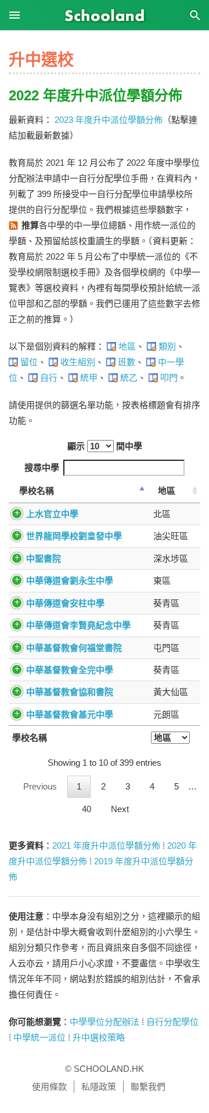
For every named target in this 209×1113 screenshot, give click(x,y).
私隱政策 (98, 1087)
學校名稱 (36, 491)
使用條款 (49, 1087)
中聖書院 (43, 558)
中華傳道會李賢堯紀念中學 (78, 625)
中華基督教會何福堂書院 (74, 648)
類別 (167, 346)
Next (120, 809)
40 (86, 809)
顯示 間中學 (104, 446)
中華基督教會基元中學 (69, 714)
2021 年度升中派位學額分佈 (106, 845)
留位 (29, 362)
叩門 (169, 378)
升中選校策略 (99, 1037)
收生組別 (77, 362)
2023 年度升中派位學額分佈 (109, 120)
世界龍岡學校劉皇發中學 (74, 536)
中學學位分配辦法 (104, 1022)
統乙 (129, 378)
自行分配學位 (172, 1022)
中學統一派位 (39, 1037)
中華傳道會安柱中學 (65, 603)
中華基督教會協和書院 (69, 692)
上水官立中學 (52, 514)
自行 (48, 378)
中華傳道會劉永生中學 (69, 580)
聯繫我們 (148, 1087)
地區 (127, 346)
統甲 (89, 378)
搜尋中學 (41, 467)
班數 (126, 362)
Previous (40, 786)
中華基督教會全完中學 (69, 670)
